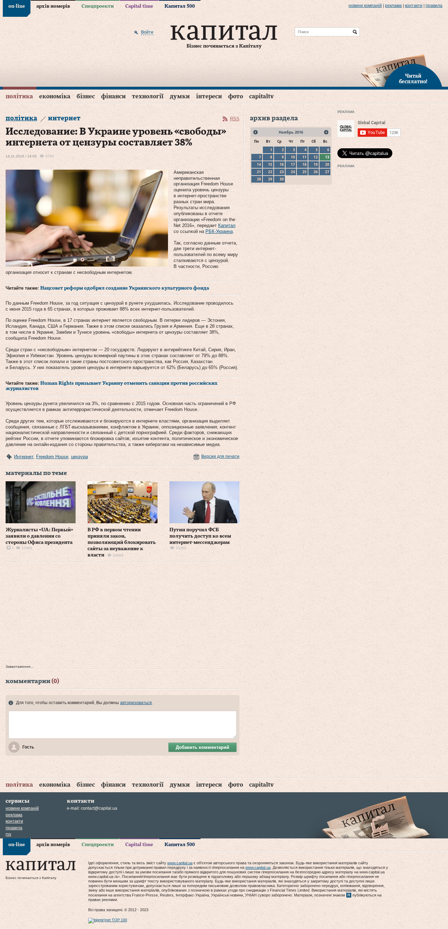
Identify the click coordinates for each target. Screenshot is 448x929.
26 (316, 171)
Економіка (54, 96)
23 (282, 171)
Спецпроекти (98, 6)
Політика (19, 96)
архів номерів (53, 6)
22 (270, 171)
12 (316, 157)
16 (282, 164)
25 (304, 171)
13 (327, 157)
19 (316, 164)
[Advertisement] (122, 615)
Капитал (227, 225)
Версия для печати (220, 456)
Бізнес (86, 96)
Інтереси (209, 96)
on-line (16, 6)
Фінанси (113, 96)
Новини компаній (365, 5)
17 (293, 164)
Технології (147, 96)
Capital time (139, 6)
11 (304, 157)
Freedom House (52, 456)
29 (270, 179)
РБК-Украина (219, 231)
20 (327, 164)
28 (259, 179)
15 (270, 164)
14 (259, 164)
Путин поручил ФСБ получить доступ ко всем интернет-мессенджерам (200, 536)
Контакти (413, 5)
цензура (79, 456)
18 (304, 164)
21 (259, 171)
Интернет (23, 456)
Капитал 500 (179, 6)
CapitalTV (261, 96)
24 (293, 171)
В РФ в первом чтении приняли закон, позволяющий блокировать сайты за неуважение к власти (122, 542)
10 (293, 157)
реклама (393, 5)
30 (282, 179)
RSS (234, 118)
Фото (235, 96)
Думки (180, 96)
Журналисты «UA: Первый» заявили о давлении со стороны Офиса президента (39, 536)
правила (434, 5)
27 (327, 171)
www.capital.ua (179, 863)
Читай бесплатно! (413, 79)
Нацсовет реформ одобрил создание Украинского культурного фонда (124, 288)
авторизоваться (136, 702)
